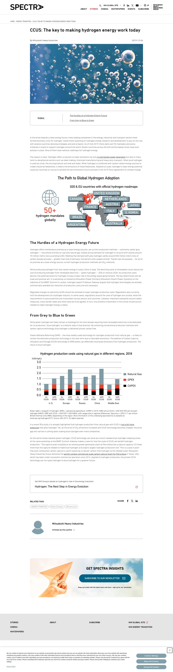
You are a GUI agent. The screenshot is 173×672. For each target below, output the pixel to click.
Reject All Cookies (151, 661)
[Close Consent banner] (169, 650)
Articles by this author (62, 530)
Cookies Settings (151, 656)
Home (12, 21)
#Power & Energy (56, 507)
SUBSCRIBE (143, 9)
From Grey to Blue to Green (82, 120)
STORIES (94, 9)
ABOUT (83, 9)
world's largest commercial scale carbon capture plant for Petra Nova (95, 454)
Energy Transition (23, 21)
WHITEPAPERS (118, 9)
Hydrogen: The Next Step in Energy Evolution (61, 486)
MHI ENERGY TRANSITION (140, 627)
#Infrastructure (71, 507)
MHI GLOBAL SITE (111, 5)
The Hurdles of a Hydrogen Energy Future (88, 115)
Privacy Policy (11, 666)
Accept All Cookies (151, 667)
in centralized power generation (111, 157)
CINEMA (104, 9)
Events (131, 9)
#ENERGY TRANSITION (39, 507)
